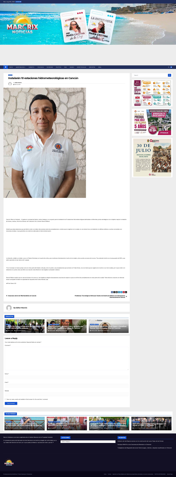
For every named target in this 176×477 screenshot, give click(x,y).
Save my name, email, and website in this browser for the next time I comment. (27, 399)
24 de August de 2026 (13, 428)
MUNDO (72, 67)
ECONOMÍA (50, 67)
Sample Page (170, 474)
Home (105, 474)
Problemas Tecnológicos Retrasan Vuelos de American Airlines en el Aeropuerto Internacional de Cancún (100, 296)
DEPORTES (92, 67)
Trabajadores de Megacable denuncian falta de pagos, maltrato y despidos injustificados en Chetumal (108, 425)
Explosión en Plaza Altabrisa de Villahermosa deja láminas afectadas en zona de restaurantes (133, 474)
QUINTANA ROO (20, 67)
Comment (8, 345)
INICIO (11, 67)
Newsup (23, 474)
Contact (109, 474)
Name (7, 374)
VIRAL (99, 67)
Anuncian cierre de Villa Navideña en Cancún (22, 296)
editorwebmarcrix (20, 330)
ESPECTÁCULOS (81, 67)
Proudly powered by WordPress (10, 474)
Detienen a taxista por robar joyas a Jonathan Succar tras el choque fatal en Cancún (108, 327)
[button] (168, 67)
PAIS (65, 67)
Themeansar (29, 474)
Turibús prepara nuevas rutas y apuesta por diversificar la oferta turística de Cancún (65, 327)
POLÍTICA (58, 67)
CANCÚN (10, 75)
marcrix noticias (62, 330)
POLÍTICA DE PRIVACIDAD (160, 474)
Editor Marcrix (18, 82)
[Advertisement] (88, 55)
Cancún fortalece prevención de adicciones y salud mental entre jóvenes (24, 327)
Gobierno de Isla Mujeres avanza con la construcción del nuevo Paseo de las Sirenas (24, 424)
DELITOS (96, 324)
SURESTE (31, 67)
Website (7, 390)
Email (7, 382)
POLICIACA (41, 67)
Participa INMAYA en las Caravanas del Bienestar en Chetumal (63, 424)
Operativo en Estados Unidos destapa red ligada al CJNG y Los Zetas (149, 424)
